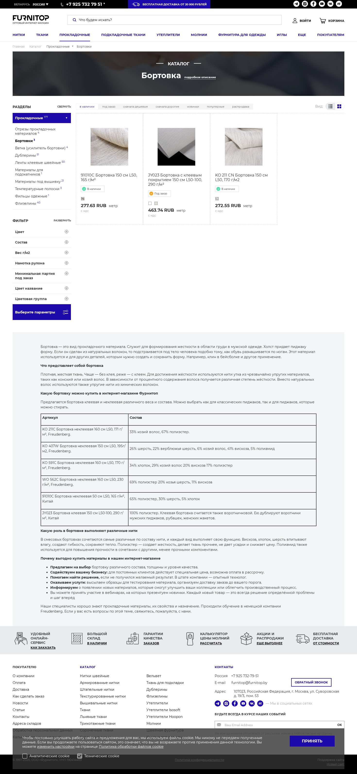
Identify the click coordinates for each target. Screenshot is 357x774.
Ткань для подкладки (165, 683)
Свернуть (64, 106)
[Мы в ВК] (330, 4)
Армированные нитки (99, 683)
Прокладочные (75, 35)
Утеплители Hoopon (164, 717)
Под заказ (108, 106)
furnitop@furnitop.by (249, 683)
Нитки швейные (94, 676)
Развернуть (62, 220)
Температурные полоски (38, 188)
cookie (157, 746)
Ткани (42, 35)
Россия (39, 4)
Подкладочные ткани (123, 35)
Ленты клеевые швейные (40, 162)
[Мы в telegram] (296, 4)
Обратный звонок (311, 682)
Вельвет (153, 676)
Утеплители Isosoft (163, 710)
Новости (20, 703)
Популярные (215, 106)
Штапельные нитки (97, 689)
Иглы (282, 35)
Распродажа (240, 106)
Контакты (21, 717)
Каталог (87, 667)
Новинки (193, 106)
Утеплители (168, 35)
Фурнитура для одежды (242, 35)
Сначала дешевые (135, 106)
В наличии (87, 106)
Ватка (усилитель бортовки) (41, 148)
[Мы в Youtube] (322, 4)
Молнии (199, 35)
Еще (302, 35)
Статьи (19, 710)
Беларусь (22, 4)
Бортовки (25, 140)
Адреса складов (27, 723)
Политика (108, 746)
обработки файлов (135, 746)
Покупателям (330, 35)
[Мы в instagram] (305, 4)
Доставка (21, 689)
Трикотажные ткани (98, 723)
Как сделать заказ (28, 696)
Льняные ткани (93, 717)
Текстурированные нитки (103, 696)
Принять (312, 741)
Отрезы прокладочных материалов (35, 131)
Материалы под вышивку (39, 181)
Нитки (19, 35)
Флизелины (27, 203)
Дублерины (27, 155)
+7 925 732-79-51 (245, 676)
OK (339, 725)
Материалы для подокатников (29, 172)
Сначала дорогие (167, 106)
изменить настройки (56, 746)
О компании (23, 676)
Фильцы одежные (32, 196)
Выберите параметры (35, 312)
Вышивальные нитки (99, 703)
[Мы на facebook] (313, 4)
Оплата (19, 683)
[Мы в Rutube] (339, 4)
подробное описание (200, 77)
